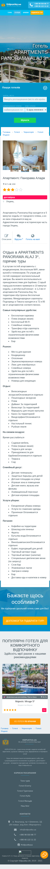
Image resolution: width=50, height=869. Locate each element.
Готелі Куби (25, 796)
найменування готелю (12, 106)
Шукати (25, 120)
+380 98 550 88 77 (41, 4)
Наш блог (25, 806)
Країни (26, 12)
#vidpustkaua (26, 845)
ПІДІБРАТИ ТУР (37, 12)
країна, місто (8, 95)
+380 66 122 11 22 (41, 6)
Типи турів (25, 781)
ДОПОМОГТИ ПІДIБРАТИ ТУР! (25, 620)
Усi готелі (25, 721)
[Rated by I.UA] (25, 852)
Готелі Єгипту (25, 786)
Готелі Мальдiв (25, 801)
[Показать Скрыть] (44, 855)
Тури (10, 12)
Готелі (17, 12)
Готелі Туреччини (25, 791)
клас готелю (30, 106)
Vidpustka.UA (25, 861)
